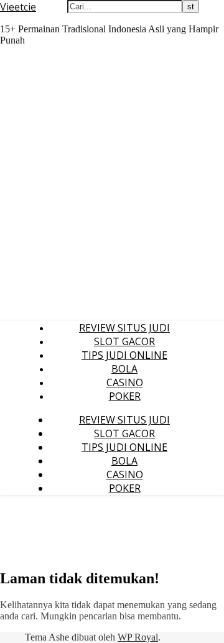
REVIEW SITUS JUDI (124, 328)
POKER (125, 396)
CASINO (124, 382)
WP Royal (138, 637)
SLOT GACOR (124, 341)
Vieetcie (18, 7)
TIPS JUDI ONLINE (124, 355)
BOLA (124, 369)
